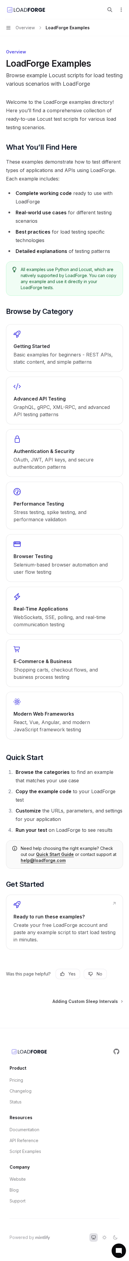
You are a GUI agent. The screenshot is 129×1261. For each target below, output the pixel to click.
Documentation (24, 1129)
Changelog (21, 1090)
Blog (14, 1189)
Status (16, 1101)
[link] (64, 348)
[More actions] (121, 9)
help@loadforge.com (43, 860)
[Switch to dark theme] (115, 1237)
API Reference (24, 1140)
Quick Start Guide (55, 854)
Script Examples (25, 1151)
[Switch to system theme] (93, 1237)
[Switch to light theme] (104, 1237)
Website (18, 1179)
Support (18, 1200)
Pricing (16, 1080)
